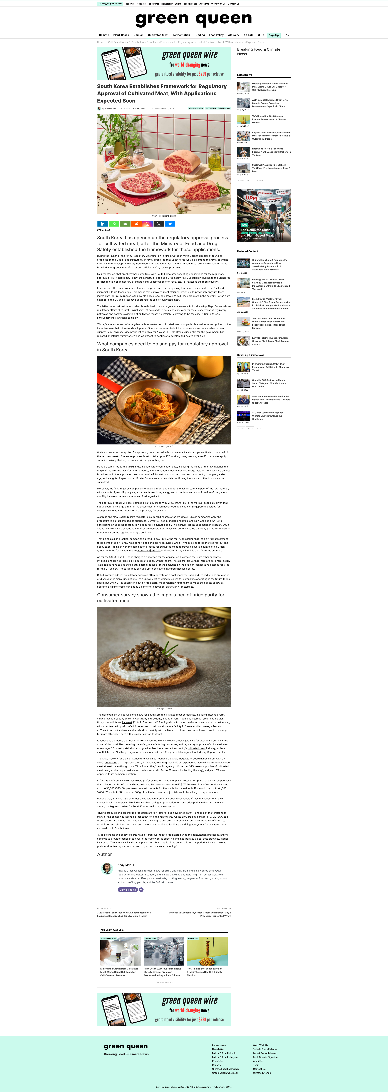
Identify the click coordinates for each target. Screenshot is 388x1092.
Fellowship (153, 3)
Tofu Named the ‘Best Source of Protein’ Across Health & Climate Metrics (269, 119)
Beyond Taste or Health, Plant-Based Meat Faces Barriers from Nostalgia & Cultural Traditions (271, 135)
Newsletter (167, 3)
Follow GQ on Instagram (225, 1057)
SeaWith (129, 718)
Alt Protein (211, 108)
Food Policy (216, 34)
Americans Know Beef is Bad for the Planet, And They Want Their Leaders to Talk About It (271, 399)
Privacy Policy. (213, 1087)
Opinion (139, 34)
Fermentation (181, 34)
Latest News (219, 1045)
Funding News (150, 939)
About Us (204, 3)
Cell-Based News (196, 108)
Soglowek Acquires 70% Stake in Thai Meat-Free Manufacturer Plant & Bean (271, 168)
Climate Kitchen (262, 1072)
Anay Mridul (126, 865)
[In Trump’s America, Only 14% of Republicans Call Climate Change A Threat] (243, 367)
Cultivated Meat (158, 34)
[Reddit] (136, 224)
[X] (159, 224)
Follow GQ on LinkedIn (224, 1053)
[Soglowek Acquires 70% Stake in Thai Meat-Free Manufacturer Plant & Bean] (243, 168)
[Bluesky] (170, 224)
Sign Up (274, 35)
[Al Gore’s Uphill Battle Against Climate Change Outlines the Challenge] (243, 416)
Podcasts (141, 3)
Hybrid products (107, 812)
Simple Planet (105, 718)
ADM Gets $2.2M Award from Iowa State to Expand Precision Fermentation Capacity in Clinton (270, 103)
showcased (127, 730)
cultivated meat (197, 748)
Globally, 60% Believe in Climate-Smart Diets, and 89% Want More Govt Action (269, 383)
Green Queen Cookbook (225, 1072)
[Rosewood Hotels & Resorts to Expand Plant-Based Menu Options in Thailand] (243, 152)
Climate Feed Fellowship (225, 1068)
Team (256, 1065)
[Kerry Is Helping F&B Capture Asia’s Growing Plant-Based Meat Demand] (243, 341)
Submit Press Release (186, 3)
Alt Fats (249, 34)
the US (114, 299)
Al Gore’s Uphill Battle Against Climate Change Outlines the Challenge (267, 415)
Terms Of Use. (226, 1087)
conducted (111, 762)
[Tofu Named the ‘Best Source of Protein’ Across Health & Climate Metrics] (207, 951)
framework (124, 288)
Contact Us (233, 3)
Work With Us (218, 3)
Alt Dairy (233, 34)
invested (127, 722)
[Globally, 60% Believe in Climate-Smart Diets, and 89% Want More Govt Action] (243, 383)
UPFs (261, 34)
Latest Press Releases (265, 1053)
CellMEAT (140, 718)
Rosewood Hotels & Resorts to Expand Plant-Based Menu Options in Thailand (271, 151)
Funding (199, 34)
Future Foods (224, 108)
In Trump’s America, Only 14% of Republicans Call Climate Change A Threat (270, 367)
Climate (104, 34)
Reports (129, 3)
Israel (127, 299)
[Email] (125, 224)
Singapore (103, 299)
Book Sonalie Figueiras (265, 1057)
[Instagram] (147, 224)
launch (113, 255)
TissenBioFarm (216, 714)
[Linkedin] (102, 224)
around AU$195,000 (149, 550)
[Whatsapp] (114, 224)
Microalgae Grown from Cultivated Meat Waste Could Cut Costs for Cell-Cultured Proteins (270, 86)
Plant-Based (121, 34)
